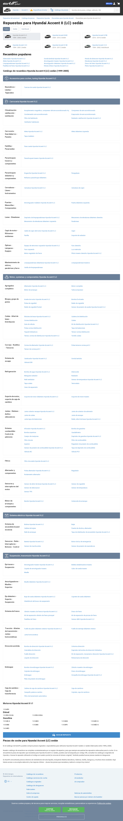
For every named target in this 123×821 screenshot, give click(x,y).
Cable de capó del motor (40, 231)
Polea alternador (37, 471)
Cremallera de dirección (32, 650)
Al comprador (79, 782)
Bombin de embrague (39, 667)
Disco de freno (76, 611)
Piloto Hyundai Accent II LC (94, 66)
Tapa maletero (29, 136)
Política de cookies (104, 803)
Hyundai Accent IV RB (99, 35)
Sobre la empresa (32, 793)
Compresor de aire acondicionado (83, 110)
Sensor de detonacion (32, 488)
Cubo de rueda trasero (79, 568)
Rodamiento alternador (32, 474)
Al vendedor (78, 778)
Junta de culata (29, 415)
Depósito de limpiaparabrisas (41, 217)
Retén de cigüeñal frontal (33, 307)
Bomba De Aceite (77, 299)
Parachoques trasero (38, 158)
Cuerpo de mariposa (31, 436)
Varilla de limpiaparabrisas (33, 267)
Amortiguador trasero (39, 565)
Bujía (73, 524)
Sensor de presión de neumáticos (83, 546)
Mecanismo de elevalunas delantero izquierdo (40, 221)
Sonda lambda (76, 358)
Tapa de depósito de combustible (83, 448)
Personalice (61, 817)
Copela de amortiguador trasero (35, 568)
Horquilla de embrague (86, 675)
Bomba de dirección (38, 646)
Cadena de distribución (79, 316)
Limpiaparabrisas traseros (80, 263)
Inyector (27, 444)
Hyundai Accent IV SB (59, 45)
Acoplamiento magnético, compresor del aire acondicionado (47, 110)
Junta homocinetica (31, 635)
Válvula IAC (28, 452)
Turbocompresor (77, 290)
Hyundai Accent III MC (60, 35)
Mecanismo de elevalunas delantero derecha (86, 217)
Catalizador (35, 358)
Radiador (74, 376)
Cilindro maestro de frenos (40, 611)
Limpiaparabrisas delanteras (41, 263)
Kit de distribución (85, 324)
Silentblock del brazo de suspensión (37, 601)
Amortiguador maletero (39, 203)
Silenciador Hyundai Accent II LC (14, 59)
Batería (34, 541)
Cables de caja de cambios (41, 688)
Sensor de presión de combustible (43, 448)
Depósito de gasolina (86, 436)
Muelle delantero (37, 582)
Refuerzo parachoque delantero (35, 178)
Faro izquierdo (29, 249)
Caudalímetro (76, 432)
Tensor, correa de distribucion (41, 336)
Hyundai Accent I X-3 (20, 45)
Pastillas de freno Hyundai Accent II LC (16, 66)
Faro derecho (76, 246)
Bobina (34, 524)
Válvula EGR (28, 362)
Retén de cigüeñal (77, 303)
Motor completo (77, 286)
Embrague (27, 675)
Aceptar (49, 809)
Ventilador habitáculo (31, 122)
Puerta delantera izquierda (80, 203)
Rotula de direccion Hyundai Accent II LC (99, 59)
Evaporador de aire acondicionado (83, 114)
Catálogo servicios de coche (36, 778)
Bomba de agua (37, 372)
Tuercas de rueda (37, 87)
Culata (73, 320)
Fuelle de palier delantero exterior (43, 629)
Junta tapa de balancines (33, 419)
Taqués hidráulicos (30, 332)
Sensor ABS (82, 619)
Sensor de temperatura (86, 379)
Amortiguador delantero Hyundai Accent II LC (59, 63)
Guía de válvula (29, 324)
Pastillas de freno (30, 619)
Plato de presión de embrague (34, 679)
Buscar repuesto (63, 735)
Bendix (33, 501)
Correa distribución (30, 320)
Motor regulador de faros (33, 253)
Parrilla (26, 235)
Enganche (35, 173)
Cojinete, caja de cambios (80, 692)
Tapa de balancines (78, 328)
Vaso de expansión (31, 387)
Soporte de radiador (78, 235)
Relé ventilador (29, 379)
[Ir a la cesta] (118, 3)
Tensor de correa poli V (32, 349)
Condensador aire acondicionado (36, 114)
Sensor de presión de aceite (88, 307)
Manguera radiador (30, 376)
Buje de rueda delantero (39, 597)
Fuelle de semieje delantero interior (83, 629)
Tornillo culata (76, 336)
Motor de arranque (30, 290)
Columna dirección (77, 646)
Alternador (35, 286)
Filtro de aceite (36, 461)
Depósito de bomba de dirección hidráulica (86, 650)
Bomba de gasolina (78, 429)
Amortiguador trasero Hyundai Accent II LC (59, 61)
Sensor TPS (28, 492)
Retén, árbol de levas (85, 419)
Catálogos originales (33, 782)
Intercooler (75, 372)
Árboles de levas (37, 316)
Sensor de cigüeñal (78, 484)
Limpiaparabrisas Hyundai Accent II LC (16, 63)
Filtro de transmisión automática (35, 696)
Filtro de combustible (78, 440)
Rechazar (73, 809)
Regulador (75, 471)
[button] (109, 4)
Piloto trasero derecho (86, 253)
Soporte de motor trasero (80, 397)
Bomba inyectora (30, 432)
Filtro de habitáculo (31, 118)
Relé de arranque (30, 532)
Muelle (26, 572)
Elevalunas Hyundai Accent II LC (96, 61)
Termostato (75, 383)
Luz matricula (76, 249)
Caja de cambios (77, 688)
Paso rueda (35, 146)
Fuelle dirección (29, 654)
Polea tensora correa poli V (80, 345)
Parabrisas (75, 221)
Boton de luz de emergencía (81, 541)
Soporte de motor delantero (41, 397)
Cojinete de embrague (32, 671)
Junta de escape (77, 415)
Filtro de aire (28, 440)
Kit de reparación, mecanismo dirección (92, 654)
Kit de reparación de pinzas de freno (84, 615)
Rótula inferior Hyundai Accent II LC (56, 66)
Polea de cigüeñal (30, 303)
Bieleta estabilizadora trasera (81, 565)
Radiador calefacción (86, 118)
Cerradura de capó (77, 188)
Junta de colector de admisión (82, 411)
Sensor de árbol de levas (40, 484)
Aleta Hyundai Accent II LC (12, 61)
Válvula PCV (75, 452)
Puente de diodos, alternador (81, 528)
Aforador (34, 429)
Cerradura (35, 188)
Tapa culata (28, 383)
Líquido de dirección (31, 658)
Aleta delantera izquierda (80, 131)
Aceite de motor (37, 299)
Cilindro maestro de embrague (81, 667)
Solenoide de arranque (79, 501)
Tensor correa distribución (80, 332)
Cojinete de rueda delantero (81, 597)
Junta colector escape (39, 411)
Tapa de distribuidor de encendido (90, 532)
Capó (73, 231)
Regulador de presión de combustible (84, 444)
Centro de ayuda (32, 797)
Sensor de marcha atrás (32, 546)
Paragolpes (75, 173)
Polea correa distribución (33, 328)
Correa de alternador (38, 345)
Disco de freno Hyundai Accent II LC (97, 63)
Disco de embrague (78, 671)
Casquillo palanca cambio (33, 692)
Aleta (33, 131)
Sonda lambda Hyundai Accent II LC (56, 59)
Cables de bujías (30, 528)
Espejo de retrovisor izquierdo (42, 246)
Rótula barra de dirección (80, 658)
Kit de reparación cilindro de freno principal (39, 615)
